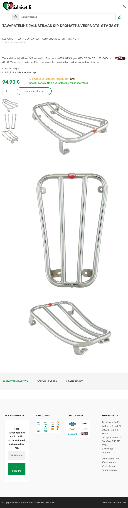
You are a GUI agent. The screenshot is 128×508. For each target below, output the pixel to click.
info (72, 78)
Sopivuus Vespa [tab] (47, 381)
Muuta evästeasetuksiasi (114, 502)
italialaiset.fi (24, 502)
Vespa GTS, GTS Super (53, 39)
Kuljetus (7, 39)
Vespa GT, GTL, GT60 (28, 39)
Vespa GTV (73, 39)
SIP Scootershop (26, 72)
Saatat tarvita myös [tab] (15, 381)
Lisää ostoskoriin (34, 91)
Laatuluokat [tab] (74, 381)
